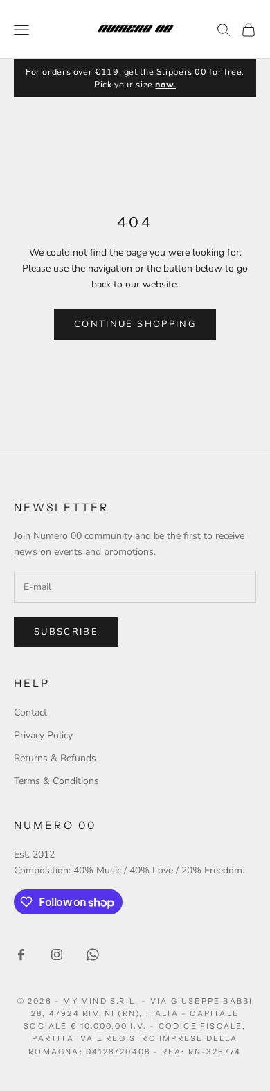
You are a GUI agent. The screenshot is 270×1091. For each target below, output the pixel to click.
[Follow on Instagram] (57, 954)
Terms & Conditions (56, 781)
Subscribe (66, 632)
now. (165, 84)
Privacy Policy (43, 735)
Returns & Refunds (55, 758)
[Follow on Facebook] (21, 954)
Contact (30, 712)
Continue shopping (135, 324)
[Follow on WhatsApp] (93, 954)
